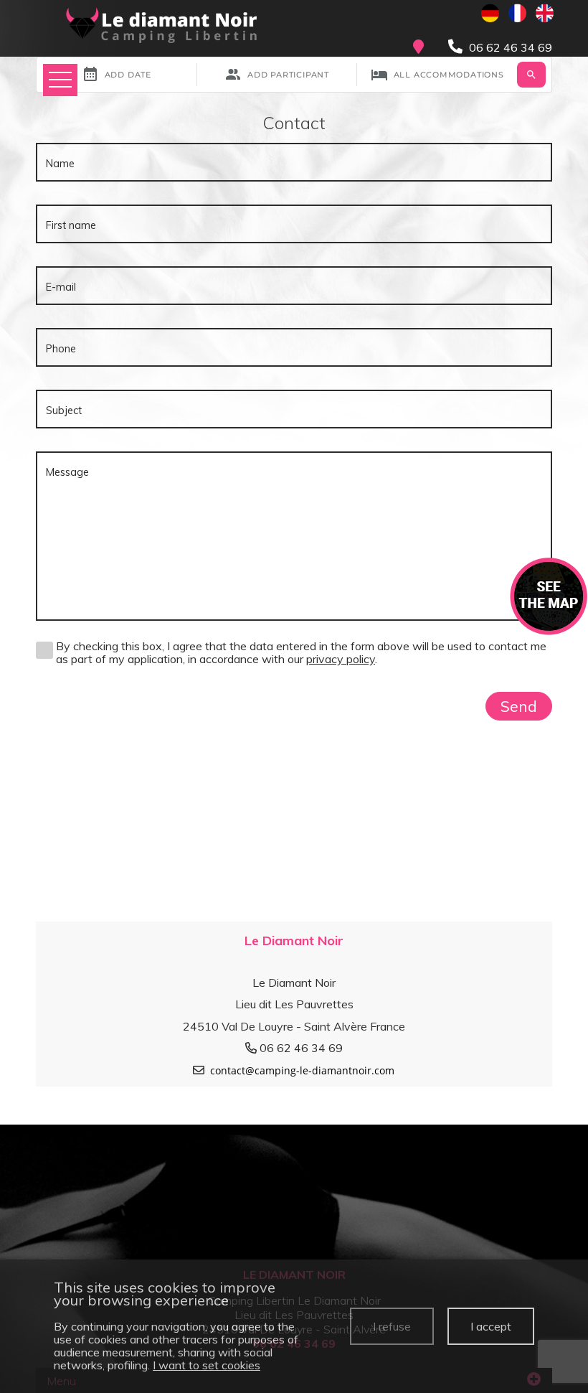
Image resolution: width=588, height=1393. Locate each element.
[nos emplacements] (549, 595)
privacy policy (340, 659)
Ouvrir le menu (60, 80)
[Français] (517, 13)
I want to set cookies (206, 1365)
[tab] (294, 1001)
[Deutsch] (490, 13)
